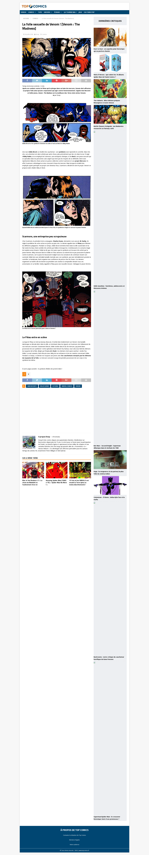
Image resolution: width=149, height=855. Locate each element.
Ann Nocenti (32, 386)
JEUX (80, 12)
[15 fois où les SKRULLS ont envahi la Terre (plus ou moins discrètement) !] (80, 470)
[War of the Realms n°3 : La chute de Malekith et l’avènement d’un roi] (33, 470)
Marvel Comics (67, 386)
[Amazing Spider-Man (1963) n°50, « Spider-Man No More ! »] (57, 470)
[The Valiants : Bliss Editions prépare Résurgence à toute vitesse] (110, 88)
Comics (44, 34)
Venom (78, 386)
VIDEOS (23, 12)
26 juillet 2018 (29, 34)
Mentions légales (74, 840)
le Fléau (55, 386)
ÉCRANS (57, 12)
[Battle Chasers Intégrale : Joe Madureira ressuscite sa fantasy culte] (110, 114)
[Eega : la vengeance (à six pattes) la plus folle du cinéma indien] (110, 459)
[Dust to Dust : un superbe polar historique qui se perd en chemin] (110, 37)
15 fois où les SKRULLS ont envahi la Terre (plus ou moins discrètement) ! (79, 482)
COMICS (31, 12)
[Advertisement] (56, 412)
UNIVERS (47, 12)
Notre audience (74, 844)
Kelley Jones (44, 386)
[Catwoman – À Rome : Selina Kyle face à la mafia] (110, 485)
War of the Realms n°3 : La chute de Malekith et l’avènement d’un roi (32, 482)
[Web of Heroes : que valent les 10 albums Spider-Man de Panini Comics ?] (110, 62)
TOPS (40, 12)
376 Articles (56, 437)
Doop (37, 34)
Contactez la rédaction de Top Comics (74, 835)
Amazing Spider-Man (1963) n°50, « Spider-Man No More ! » (56, 482)
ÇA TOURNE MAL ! (70, 12)
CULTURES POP (89, 12)
